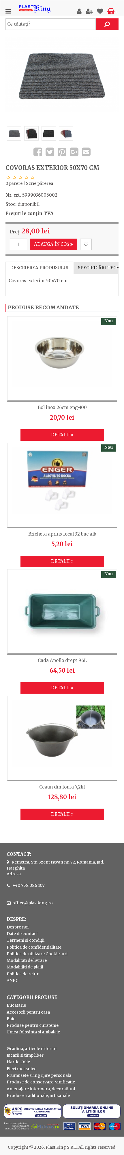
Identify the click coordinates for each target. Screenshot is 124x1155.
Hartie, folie (18, 1061)
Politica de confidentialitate (34, 947)
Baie (11, 1018)
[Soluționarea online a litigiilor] (92, 1117)
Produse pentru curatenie (33, 1025)
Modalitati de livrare (27, 960)
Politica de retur (23, 973)
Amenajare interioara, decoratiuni (41, 1088)
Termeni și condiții (25, 940)
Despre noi (18, 927)
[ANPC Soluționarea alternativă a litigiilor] (33, 1117)
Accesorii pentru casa (28, 1012)
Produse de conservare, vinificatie (41, 1082)
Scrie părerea (39, 183)
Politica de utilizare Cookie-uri (37, 953)
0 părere (13, 183)
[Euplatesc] (62, 1130)
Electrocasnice (21, 1068)
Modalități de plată (25, 967)
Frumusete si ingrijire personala (39, 1075)
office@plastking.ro (32, 902)
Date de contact (22, 933)
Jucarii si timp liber (25, 1055)
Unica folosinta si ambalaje (33, 1032)
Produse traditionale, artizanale (38, 1095)
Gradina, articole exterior (32, 1048)
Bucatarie (16, 1005)
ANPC (12, 980)
